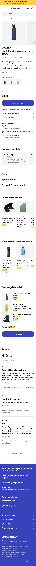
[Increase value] (12, 90)
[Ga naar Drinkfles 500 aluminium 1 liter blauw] (7, 297)
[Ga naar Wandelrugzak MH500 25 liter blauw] (7, 318)
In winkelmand (18, 103)
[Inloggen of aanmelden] (28, 8)
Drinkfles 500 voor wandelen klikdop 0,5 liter (23, 262)
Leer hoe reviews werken (9, 362)
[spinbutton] (8, 90)
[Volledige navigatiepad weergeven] (2, 19)
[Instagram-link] (10, 505)
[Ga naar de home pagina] (16, 8)
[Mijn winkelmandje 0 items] (32, 8)
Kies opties (18, 334)
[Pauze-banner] (30, 2)
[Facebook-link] (3, 505)
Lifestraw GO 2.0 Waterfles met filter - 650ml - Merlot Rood (8, 263)
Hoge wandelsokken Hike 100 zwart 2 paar (8, 218)
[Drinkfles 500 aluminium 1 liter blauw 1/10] (14, 33)
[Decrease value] (4, 90)
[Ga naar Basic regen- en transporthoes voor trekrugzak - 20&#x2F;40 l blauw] (7, 308)
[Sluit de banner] (32, 2)
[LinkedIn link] (14, 505)
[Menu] (4, 8)
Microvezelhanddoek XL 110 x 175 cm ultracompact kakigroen (23, 219)
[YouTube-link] (7, 505)
